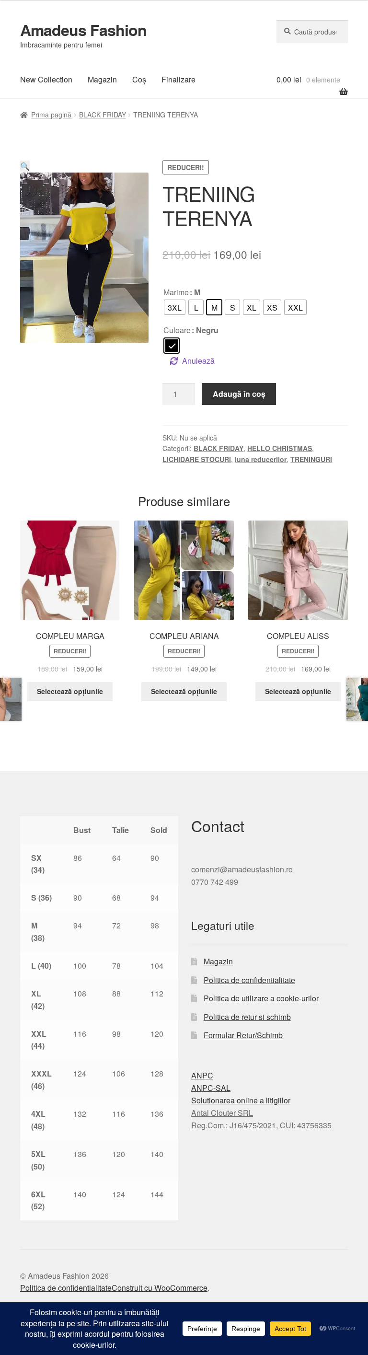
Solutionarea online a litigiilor (240, 1100)
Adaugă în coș (239, 393)
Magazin (102, 79)
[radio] (174, 307)
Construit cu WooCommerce (159, 1287)
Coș (139, 79)
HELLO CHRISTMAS (279, 448)
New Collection (46, 79)
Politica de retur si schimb (247, 1016)
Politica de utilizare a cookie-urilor (261, 998)
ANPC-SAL (210, 1087)
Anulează (198, 360)
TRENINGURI (311, 459)
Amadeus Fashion (83, 30)
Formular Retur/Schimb (243, 1035)
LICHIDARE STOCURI (196, 459)
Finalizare (178, 79)
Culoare (177, 330)
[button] (25, 166)
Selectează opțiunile (70, 691)
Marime (176, 292)
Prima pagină (51, 114)
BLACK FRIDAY (102, 114)
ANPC (202, 1075)
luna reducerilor (261, 459)
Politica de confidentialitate (249, 979)
